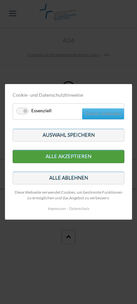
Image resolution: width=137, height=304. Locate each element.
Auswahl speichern (69, 135)
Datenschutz (79, 209)
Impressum (57, 209)
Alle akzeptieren (68, 156)
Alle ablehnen (68, 178)
